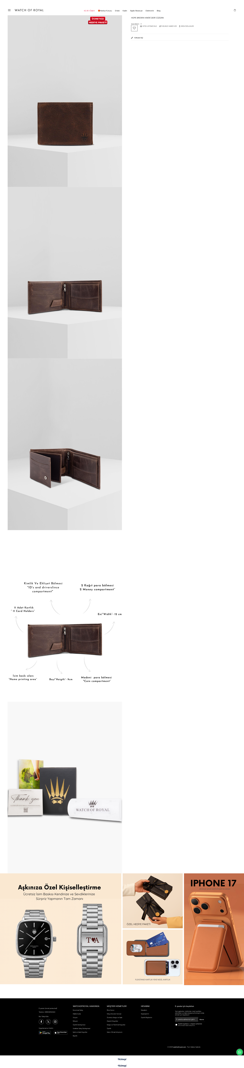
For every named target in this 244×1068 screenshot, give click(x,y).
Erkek (117, 11)
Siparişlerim (145, 1014)
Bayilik (75, 1036)
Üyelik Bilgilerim (146, 1017)
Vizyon (75, 1017)
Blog (158, 11)
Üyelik (109, 1028)
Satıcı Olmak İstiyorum (114, 1032)
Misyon (75, 1021)
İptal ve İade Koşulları (80, 1032)
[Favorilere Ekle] (134, 28)
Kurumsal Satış (78, 1010)
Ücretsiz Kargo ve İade (114, 1017)
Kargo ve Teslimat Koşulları (116, 1025)
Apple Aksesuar (136, 11)
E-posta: (48, 1008)
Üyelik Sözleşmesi (79, 1025)
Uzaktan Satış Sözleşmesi (81, 1028)
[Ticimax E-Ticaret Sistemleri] (122, 1066)
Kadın (125, 11)
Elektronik (150, 11)
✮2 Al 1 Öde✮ (89, 11)
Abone (201, 1019)
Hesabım (144, 1010)
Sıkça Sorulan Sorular (114, 1014)
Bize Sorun (110, 1010)
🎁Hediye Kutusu (105, 11)
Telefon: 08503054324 (47, 1012)
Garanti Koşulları (112, 1021)
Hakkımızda (77, 1014)
